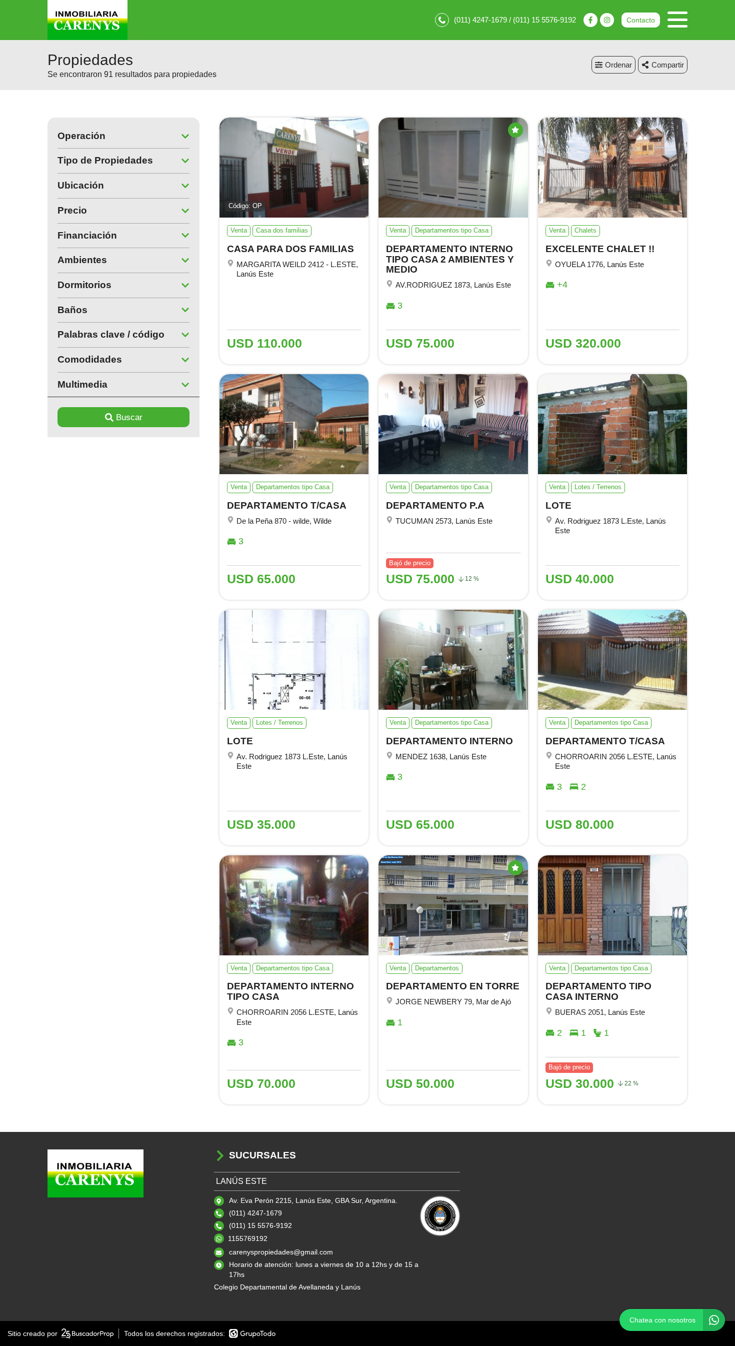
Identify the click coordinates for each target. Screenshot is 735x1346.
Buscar (129, 417)
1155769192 (248, 1238)
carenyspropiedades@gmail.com (281, 1252)
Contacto (640, 20)
